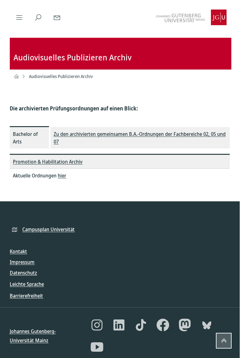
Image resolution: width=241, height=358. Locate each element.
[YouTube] (97, 347)
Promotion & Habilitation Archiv (48, 161)
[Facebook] (163, 325)
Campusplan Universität (48, 229)
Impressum (22, 262)
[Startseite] (16, 76)
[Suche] (38, 17)
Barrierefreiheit (26, 295)
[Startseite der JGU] (191, 17)
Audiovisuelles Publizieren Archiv (61, 76)
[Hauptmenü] (19, 17)
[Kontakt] (56, 17)
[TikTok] (141, 325)
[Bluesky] (207, 325)
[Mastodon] (185, 325)
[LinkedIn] (119, 325)
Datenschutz (23, 272)
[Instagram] (97, 325)
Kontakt (18, 251)
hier (62, 175)
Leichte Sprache (27, 284)
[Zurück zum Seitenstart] (224, 341)
